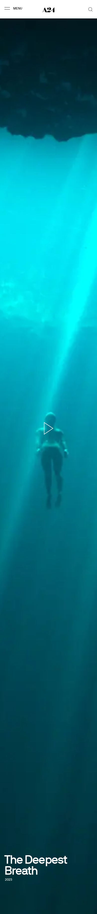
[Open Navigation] (14, 8)
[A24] (49, 9)
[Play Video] (48, 428)
